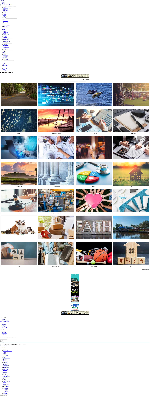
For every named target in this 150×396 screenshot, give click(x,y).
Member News (5, 363)
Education (4, 54)
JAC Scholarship (5, 16)
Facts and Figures (5, 42)
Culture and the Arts (5, 49)
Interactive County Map (6, 47)
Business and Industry (6, 38)
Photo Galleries (3, 29)
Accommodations (5, 44)
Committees (4, 12)
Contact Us (4, 15)
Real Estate (4, 51)
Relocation (3, 378)
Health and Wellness (5, 55)
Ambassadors (6, 355)
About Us (4, 7)
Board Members (5, 11)
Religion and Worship (6, 56)
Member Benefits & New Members (7, 351)
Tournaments (6, 390)
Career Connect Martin (6, 40)
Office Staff (4, 353)
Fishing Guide (6, 391)
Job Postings (4, 368)
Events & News (3, 360)
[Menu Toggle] (0, 5)
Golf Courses (4, 392)
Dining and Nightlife (5, 45)
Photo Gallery (5, 362)
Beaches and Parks (5, 373)
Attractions (4, 46)
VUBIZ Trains (5, 359)
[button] (145, 269)
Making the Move (5, 380)
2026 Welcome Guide (6, 58)
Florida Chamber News (6, 365)
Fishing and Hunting (5, 388)
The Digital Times (5, 59)
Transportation (5, 57)
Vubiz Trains (4, 17)
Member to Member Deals (6, 41)
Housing (4, 52)
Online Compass (5, 364)
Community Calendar (5, 361)
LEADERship (5, 14)
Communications (5, 385)
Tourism (3, 371)
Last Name (1, 340)
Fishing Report (6, 389)
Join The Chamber (5, 10)
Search (1, 395)
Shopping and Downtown (6, 48)
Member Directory (5, 9)
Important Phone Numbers (6, 53)
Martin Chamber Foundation (6, 358)
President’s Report (5, 8)
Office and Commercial (6, 39)
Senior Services (5, 383)
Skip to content (2, 0)
